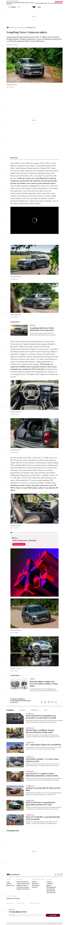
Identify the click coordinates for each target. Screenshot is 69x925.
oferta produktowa (34, 903)
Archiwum (35, 887)
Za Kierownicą (20, 27)
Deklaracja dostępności (23, 889)
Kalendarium (21, 903)
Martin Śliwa (14, 158)
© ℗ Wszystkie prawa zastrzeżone (20, 700)
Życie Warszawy (51, 892)
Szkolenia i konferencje (13, 898)
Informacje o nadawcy (23, 887)
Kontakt (8, 883)
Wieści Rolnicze (51, 890)
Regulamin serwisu (22, 885)
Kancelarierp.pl (51, 889)
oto (39, 7)
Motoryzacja (13, 27)
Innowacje (32, 678)
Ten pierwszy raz (31, 27)
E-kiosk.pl (49, 881)
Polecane (22, 710)
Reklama (34, 881)
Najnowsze (34, 710)
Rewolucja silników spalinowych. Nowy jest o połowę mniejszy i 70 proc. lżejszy (44, 684)
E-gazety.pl (50, 883)
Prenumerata (36, 885)
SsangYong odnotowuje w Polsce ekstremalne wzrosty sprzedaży (42, 329)
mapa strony (9, 903)
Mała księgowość (51, 887)
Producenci (32, 325)
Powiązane (10, 710)
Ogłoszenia (35, 883)
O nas (8, 881)
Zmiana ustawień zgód (23, 883)
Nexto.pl (49, 885)
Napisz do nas (10, 885)
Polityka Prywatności (22, 881)
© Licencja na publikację (17, 699)
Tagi (45, 710)
